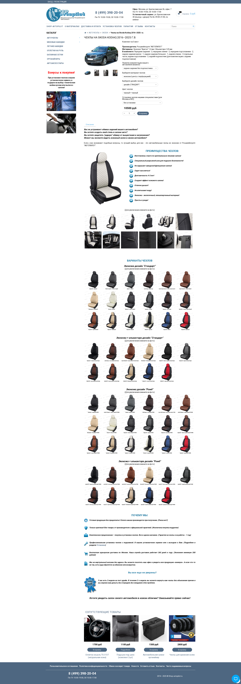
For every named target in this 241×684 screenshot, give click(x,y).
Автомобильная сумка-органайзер (154, 656)
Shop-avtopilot (55, 26)
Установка (101, 545)
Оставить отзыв (147, 666)
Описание (90, 124)
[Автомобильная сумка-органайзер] (154, 628)
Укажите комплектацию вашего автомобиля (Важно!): (135, 64)
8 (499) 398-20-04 (109, 13)
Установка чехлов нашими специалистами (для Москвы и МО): (142, 98)
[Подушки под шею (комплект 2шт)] (125, 628)
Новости (135, 666)
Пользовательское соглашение (64, 666)
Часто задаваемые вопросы (178, 666)
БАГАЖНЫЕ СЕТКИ (55, 55)
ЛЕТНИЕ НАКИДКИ (55, 46)
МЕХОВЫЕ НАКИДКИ (56, 42)
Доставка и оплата (91, 26)
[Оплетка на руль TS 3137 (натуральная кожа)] (97, 628)
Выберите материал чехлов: (133, 73)
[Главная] (85, 33)
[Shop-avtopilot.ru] (66, 14)
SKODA (105, 33)
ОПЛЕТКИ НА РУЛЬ (55, 51)
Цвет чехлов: (127, 89)
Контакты (150, 26)
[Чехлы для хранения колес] (182, 628)
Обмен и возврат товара (119, 666)
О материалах (72, 26)
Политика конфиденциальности (93, 666)
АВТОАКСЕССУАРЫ (55, 63)
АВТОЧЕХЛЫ (94, 33)
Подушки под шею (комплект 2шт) (125, 656)
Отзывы (139, 26)
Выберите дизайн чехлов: (132, 81)
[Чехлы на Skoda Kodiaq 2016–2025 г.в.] (101, 55)
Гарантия (128, 26)
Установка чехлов (112, 26)
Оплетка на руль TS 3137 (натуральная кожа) (97, 656)
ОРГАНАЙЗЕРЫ (53, 59)
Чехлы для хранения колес (182, 655)
